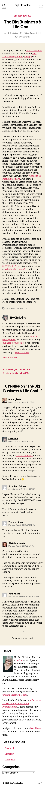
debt (8, 308)
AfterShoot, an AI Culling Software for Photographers (22, 703)
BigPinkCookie (23, 5)
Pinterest (9, 754)
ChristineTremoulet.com (14, 695)
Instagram (10, 759)
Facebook (10, 748)
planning (27, 308)
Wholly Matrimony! (15, 269)
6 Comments (24, 37)
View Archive (9, 357)
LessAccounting (24, 455)
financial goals (17, 308)
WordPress (35, 728)
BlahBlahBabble (22, 16)
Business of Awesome (13, 343)
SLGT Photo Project (12, 266)
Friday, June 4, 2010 (32, 33)
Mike (19, 660)
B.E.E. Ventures (34, 50)
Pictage (28, 56)
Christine (14, 33)
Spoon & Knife (22, 352)
